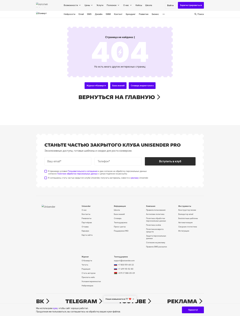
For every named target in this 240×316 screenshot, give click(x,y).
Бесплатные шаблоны (188, 218)
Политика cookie (153, 225)
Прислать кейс (88, 277)
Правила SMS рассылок (156, 247)
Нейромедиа (87, 285)
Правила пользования (155, 210)
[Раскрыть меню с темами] (163, 14)
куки (55, 308)
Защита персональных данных (156, 237)
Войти (170, 5)
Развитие (143, 14)
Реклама (182, 301)
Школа (148, 5)
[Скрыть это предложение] (133, 299)
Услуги (100, 5)
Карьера (85, 231)
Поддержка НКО (121, 231)
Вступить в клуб (170, 161)
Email (81, 14)
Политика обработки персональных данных (156, 219)
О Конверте (87, 260)
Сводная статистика (187, 227)
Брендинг (131, 14)
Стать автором (88, 273)
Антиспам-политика (155, 214)
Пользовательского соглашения (83, 171)
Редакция (86, 269)
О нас (84, 210)
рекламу (135, 178)
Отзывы (85, 227)
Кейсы (139, 5)
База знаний (118, 85)
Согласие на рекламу (155, 242)
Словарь (118, 218)
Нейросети (69, 14)
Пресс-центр (120, 227)
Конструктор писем (187, 210)
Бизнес (155, 14)
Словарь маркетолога (142, 85)
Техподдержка (120, 222)
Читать (85, 265)
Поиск (201, 14)
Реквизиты (86, 218)
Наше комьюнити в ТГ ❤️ (118, 299)
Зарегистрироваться (191, 5)
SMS (89, 14)
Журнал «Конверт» (96, 85)
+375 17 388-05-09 (126, 273)
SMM (108, 14)
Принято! (193, 309)
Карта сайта (87, 235)
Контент (118, 14)
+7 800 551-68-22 (126, 265)
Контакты (86, 214)
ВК (40, 301)
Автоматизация (185, 222)
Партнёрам (87, 222)
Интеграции (183, 231)
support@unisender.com (124, 260)
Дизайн (98, 14)
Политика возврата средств (154, 230)
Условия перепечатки (91, 281)
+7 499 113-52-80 (125, 269)
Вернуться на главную (116, 97)
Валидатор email (185, 214)
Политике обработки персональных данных (77, 173)
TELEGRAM (81, 301)
